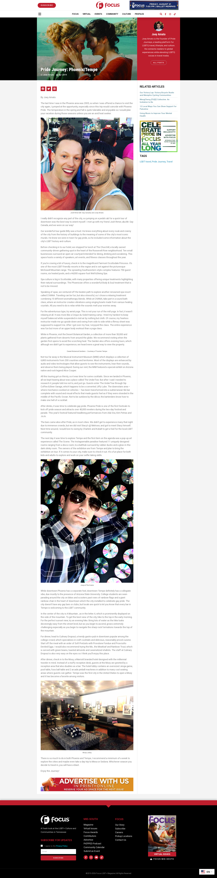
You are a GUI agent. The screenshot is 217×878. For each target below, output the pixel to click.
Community (112, 14)
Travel (170, 161)
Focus (75, 14)
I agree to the (56, 846)
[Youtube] (96, 857)
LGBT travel (145, 161)
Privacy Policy (61, 846)
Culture (126, 14)
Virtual (87, 14)
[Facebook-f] (165, 14)
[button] (161, 14)
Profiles (139, 14)
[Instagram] (170, 14)
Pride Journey (159, 161)
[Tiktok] (175, 14)
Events (98, 14)
